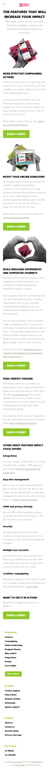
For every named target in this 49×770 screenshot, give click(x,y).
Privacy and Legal (13, 735)
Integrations (10, 657)
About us (9, 722)
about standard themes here (23, 423)
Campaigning (11, 641)
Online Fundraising (13, 645)
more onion (20, 765)
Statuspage (10, 703)
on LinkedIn (10, 755)
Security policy (12, 731)
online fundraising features (16, 217)
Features (9, 637)
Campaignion (36, 762)
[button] (4, 4)
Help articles (11, 694)
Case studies (10, 665)
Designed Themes (13, 649)
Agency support (12, 707)
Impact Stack (16, 762)
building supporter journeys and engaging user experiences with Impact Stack (22, 353)
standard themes (20, 394)
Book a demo (13, 674)
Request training (12, 699)
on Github (9, 750)
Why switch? (10, 653)
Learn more (32, 586)
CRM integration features (25, 499)
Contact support (12, 690)
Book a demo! (16, 134)
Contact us (10, 727)
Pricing (8, 661)
